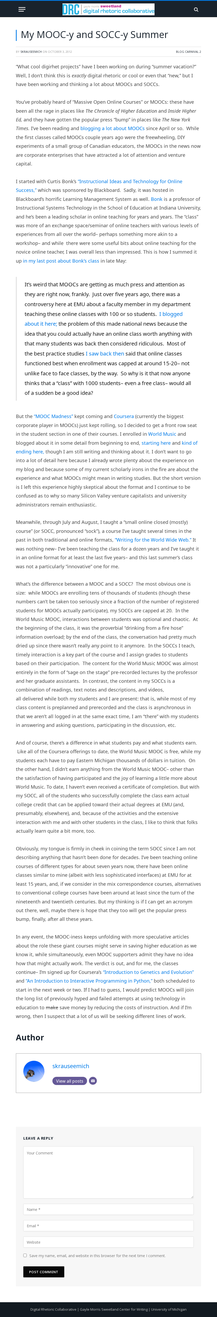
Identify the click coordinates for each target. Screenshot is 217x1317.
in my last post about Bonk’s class (61, 261)
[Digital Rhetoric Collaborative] (108, 9)
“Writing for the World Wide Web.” (153, 540)
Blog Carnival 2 (188, 52)
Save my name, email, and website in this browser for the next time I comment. (97, 1255)
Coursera (124, 416)
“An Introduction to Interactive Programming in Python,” (89, 981)
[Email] (93, 1081)
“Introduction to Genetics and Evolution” (148, 972)
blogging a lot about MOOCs (112, 128)
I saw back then (105, 353)
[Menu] (22, 9)
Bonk (156, 199)
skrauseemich (31, 52)
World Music (162, 434)
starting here (156, 443)
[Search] (195, 9)
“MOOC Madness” (53, 416)
